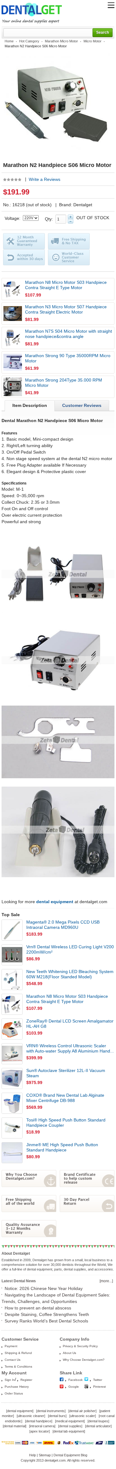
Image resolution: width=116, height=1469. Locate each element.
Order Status (14, 1393)
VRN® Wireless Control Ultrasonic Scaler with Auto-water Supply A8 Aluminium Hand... (70, 1048)
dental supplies (70, 1426)
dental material (14, 1426)
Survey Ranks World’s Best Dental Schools (46, 1320)
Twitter (97, 1379)
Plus (70, 217)
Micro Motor (92, 41)
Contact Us (12, 1359)
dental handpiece (38, 1421)
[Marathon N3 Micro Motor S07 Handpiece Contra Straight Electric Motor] (12, 313)
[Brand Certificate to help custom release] (87, 1185)
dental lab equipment (69, 1431)
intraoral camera (42, 1426)
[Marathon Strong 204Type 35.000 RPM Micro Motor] (12, 387)
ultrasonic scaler (82, 1416)
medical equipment (70, 1421)
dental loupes (98, 1421)
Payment (11, 1346)
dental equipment (19, 1411)
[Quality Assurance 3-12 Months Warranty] (29, 1235)
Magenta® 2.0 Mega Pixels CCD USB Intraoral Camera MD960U (63, 925)
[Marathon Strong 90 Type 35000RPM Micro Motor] (12, 362)
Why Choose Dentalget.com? (84, 1359)
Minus (70, 221)
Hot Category (29, 41)
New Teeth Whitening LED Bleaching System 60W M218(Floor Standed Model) (70, 974)
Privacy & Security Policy (80, 1346)
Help (32, 1455)
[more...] (106, 1281)
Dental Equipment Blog (70, 1455)
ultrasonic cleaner (31, 1416)
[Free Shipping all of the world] (29, 1210)
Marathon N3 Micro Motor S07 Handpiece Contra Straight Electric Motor (66, 309)
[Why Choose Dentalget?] (29, 1185)
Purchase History (17, 1386)
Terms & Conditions (18, 1366)
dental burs (57, 1416)
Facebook (75, 1379)
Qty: (50, 218)
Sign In (10, 1379)
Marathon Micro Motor (61, 41)
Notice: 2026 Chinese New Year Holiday (44, 1288)
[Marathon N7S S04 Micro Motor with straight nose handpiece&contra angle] (12, 338)
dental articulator (98, 1426)
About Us (69, 1353)
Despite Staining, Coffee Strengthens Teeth (47, 1314)
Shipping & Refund (18, 1353)
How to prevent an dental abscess (38, 1307)
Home (9, 41)
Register (26, 1379)
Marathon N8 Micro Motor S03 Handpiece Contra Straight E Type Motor (66, 285)
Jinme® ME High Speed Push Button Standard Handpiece (62, 1147)
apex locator (39, 1431)
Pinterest (99, 1386)
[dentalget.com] (32, 17)
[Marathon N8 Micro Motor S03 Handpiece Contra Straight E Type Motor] (12, 289)
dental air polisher (82, 1411)
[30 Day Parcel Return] (87, 1210)
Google (73, 1386)
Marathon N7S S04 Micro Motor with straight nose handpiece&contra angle (68, 334)
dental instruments (51, 1411)
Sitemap (45, 1455)
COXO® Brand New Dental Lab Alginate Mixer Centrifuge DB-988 (65, 1098)
